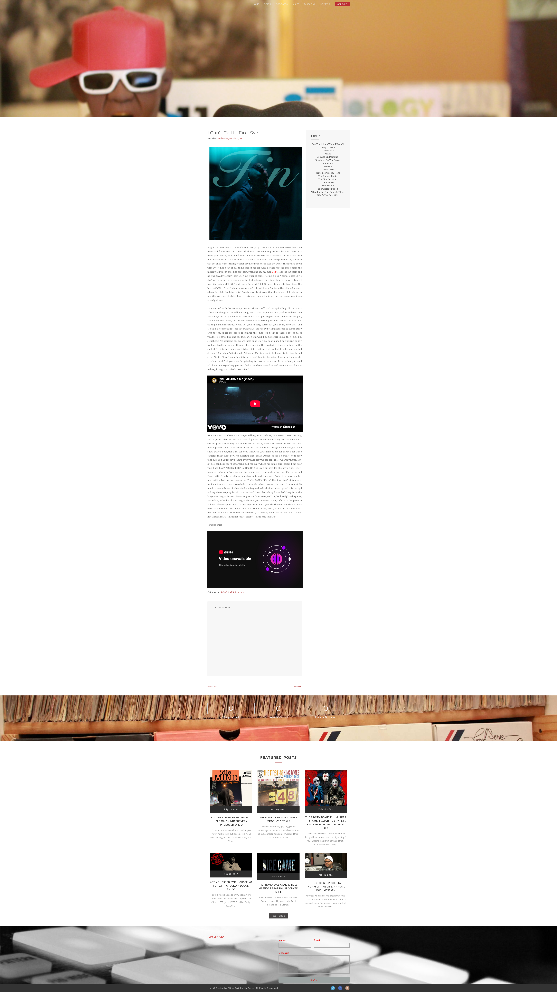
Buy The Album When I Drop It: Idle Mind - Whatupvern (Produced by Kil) (231, 821)
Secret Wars (327, 169)
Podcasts (282, 4)
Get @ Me (342, 4)
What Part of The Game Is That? (327, 192)
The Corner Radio (327, 176)
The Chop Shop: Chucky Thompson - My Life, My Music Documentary (325, 887)
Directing (309, 4)
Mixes (296, 4)
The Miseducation (327, 179)
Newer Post (212, 686)
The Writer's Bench (328, 189)
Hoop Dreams (327, 147)
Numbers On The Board (327, 160)
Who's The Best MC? (327, 195)
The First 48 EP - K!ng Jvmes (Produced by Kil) (278, 819)
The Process (327, 182)
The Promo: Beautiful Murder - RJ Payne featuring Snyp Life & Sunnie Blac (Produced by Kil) (325, 823)
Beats (267, 4)
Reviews (325, 4)
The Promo (328, 185)
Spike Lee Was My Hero (327, 173)
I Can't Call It (227, 592)
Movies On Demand (327, 157)
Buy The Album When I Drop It (328, 144)
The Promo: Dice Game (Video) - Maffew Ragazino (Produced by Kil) (278, 888)
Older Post (297, 686)
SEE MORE (278, 916)
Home (256, 4)
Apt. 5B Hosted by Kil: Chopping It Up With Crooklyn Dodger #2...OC (231, 886)
